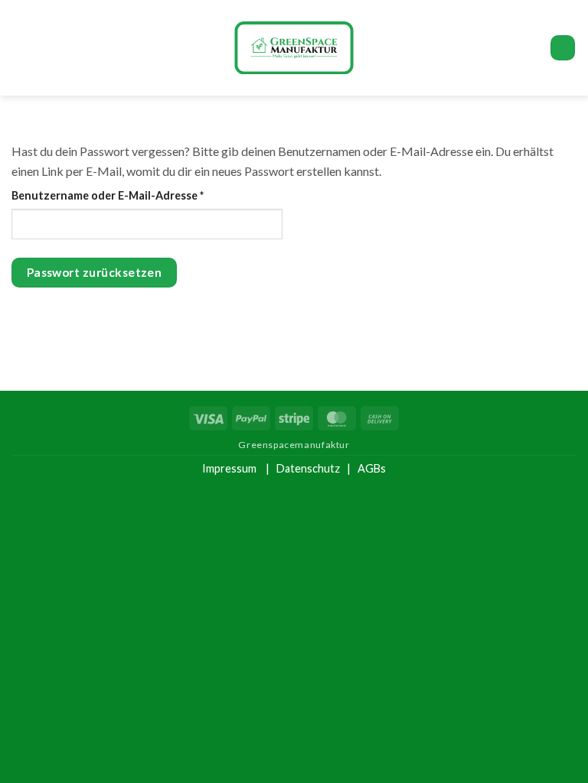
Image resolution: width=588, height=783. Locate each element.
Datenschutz (308, 468)
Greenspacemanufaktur (293, 444)
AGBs (372, 468)
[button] (20, 48)
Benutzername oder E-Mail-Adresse (138, 195)
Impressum (229, 468)
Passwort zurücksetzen (94, 272)
